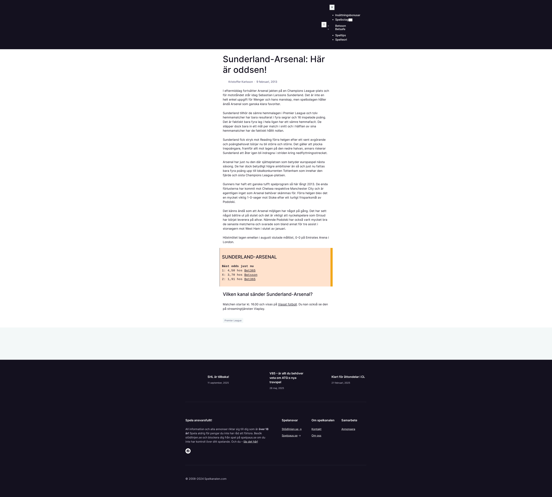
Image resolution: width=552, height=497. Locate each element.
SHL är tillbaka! (218, 377)
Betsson (250, 275)
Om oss (316, 435)
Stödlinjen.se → (292, 429)
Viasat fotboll (287, 304)
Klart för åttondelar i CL (348, 377)
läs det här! (251, 441)
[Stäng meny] (332, 7)
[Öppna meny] (324, 24)
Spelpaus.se (290, 435)
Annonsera (348, 429)
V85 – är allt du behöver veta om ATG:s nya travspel (286, 378)
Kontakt (316, 429)
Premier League (233, 320)
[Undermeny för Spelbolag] (350, 19)
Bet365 (250, 270)
